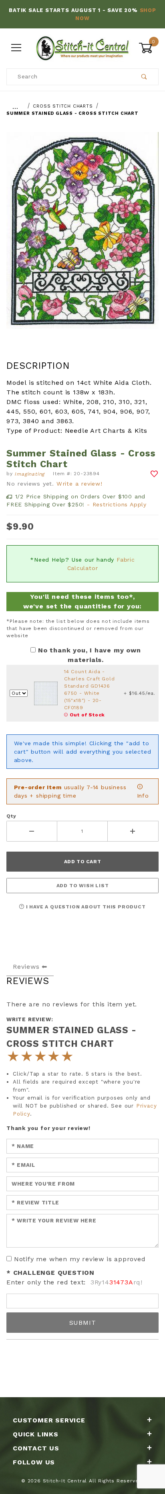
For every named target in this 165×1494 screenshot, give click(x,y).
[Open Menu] (16, 47)
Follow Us (34, 1462)
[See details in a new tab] (46, 693)
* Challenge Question (50, 1272)
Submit (82, 1322)
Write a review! (79, 483)
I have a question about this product (85, 907)
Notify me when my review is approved (80, 1259)
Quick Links (35, 1434)
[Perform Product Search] (144, 77)
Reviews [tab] (26, 966)
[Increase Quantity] (133, 831)
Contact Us (36, 1448)
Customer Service (49, 1420)
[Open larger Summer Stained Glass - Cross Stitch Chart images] (82, 236)
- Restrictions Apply (117, 504)
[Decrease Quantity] (31, 831)
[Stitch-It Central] (82, 47)
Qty (11, 816)
